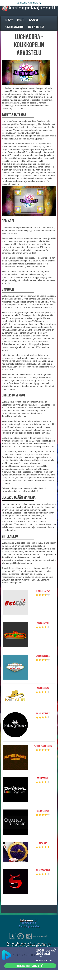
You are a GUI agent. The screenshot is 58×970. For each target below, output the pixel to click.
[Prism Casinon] (15, 789)
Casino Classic (43, 623)
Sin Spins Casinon (43, 870)
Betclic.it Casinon (43, 591)
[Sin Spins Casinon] (15, 881)
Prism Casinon (42, 778)
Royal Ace (43, 843)
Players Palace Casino (43, 746)
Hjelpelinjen (29, 923)
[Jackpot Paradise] (15, 667)
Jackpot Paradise (43, 656)
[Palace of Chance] (15, 724)
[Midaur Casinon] (15, 696)
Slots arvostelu (36, 27)
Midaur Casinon (43, 688)
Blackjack (33, 19)
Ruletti (20, 19)
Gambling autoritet (29, 926)
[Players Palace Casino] (15, 757)
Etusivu (9, 19)
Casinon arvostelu (14, 27)
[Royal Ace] (15, 852)
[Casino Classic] (15, 634)
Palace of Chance (43, 713)
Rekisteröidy (27, 965)
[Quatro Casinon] (15, 822)
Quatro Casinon (43, 811)
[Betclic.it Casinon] (15, 602)
